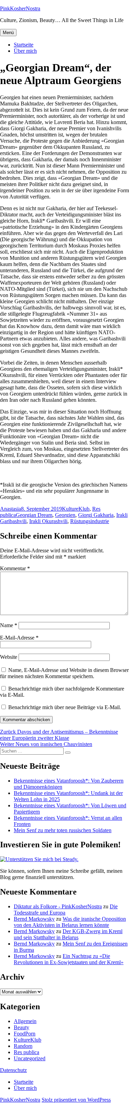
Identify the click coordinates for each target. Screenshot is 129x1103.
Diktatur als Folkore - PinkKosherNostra (58, 906)
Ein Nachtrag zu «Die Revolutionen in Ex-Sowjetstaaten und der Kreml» (68, 959)
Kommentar (15, 568)
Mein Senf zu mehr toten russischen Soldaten (62, 830)
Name (8, 625)
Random (23, 1046)
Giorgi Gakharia (96, 515)
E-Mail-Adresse (19, 638)
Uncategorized (29, 1058)
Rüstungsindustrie (89, 521)
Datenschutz (13, 1070)
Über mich (25, 51)
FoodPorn (24, 1033)
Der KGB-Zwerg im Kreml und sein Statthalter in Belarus (68, 934)
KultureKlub (75, 509)
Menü (8, 32)
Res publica (26, 1052)
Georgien (65, 515)
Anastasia (10, 509)
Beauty (21, 1027)
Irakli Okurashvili (48, 521)
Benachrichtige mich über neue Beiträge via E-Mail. (64, 707)
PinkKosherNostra (20, 8)
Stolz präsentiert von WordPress (76, 1100)
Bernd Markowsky (34, 919)
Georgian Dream (34, 515)
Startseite (23, 45)
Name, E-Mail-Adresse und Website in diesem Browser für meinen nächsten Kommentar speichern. (64, 673)
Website (8, 657)
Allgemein (25, 1021)
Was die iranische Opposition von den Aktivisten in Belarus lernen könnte (70, 922)
